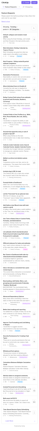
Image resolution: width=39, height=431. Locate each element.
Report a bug (6, 21)
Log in (34, 2)
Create (27, 2)
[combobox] (14, 27)
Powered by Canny (19, 426)
